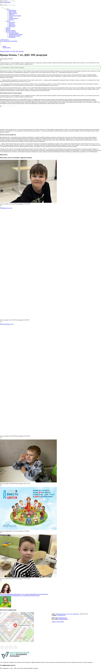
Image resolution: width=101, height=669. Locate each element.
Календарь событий (11, 31)
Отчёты (11, 17)
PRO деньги (12, 26)
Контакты (11, 19)
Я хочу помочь (3, 41)
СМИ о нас (11, 14)
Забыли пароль (6, 47)
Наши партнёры (13, 13)
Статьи (7, 21)
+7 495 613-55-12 (61, 615)
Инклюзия (11, 23)
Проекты (8, 27)
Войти (4, 46)
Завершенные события (14, 35)
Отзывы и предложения (15, 15)
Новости (8, 29)
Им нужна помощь (12, 41)
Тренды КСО (12, 25)
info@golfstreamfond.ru (61, 617)
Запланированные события (16, 34)
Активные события (14, 33)
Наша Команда (12, 10)
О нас (7, 9)
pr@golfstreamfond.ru (63, 619)
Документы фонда (13, 18)
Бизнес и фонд (12, 11)
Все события (12, 37)
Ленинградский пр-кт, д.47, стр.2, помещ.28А (67, 614)
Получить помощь (10, 30)
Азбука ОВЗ (12, 22)
